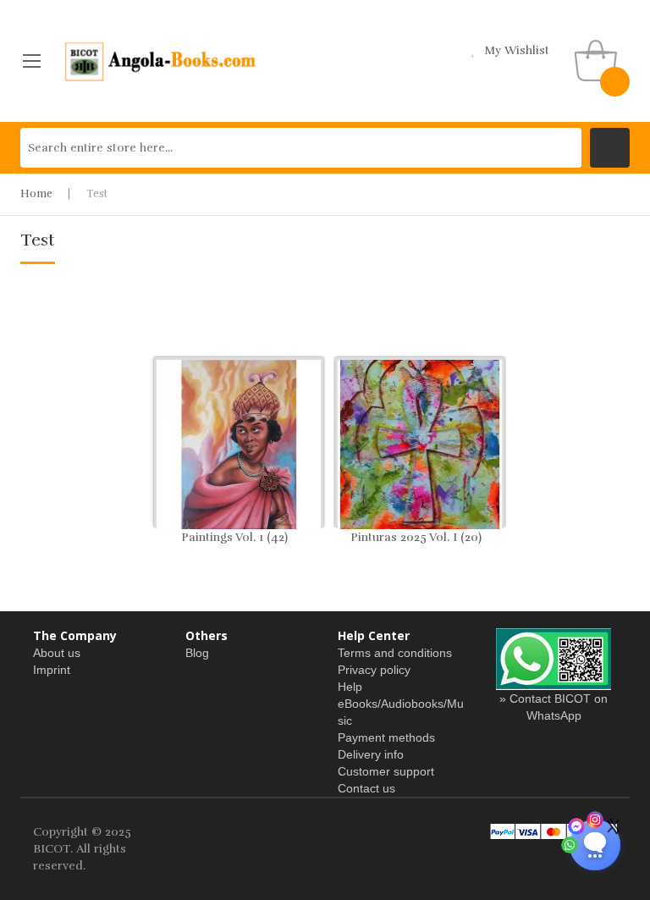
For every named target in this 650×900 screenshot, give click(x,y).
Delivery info (371, 754)
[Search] (610, 148)
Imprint (51, 669)
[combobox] (300, 148)
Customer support (386, 771)
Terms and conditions (395, 653)
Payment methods (386, 737)
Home (36, 194)
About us (56, 653)
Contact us (366, 788)
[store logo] (161, 61)
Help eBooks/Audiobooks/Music (401, 703)
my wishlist (516, 50)
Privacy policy (374, 669)
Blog (197, 653)
